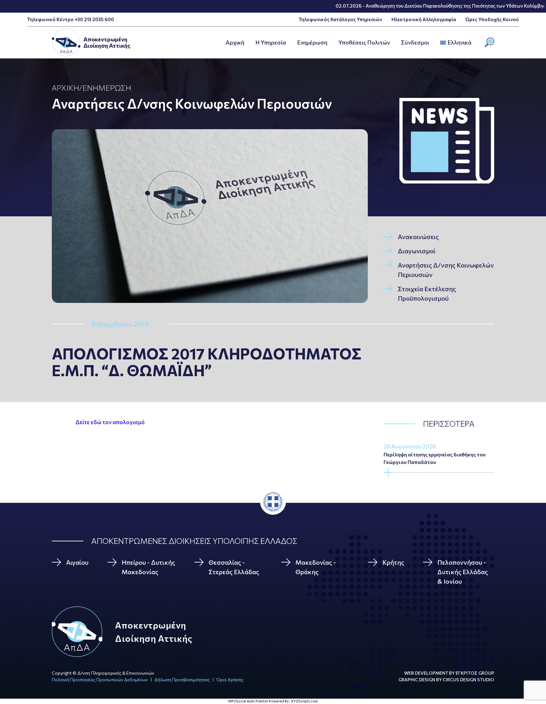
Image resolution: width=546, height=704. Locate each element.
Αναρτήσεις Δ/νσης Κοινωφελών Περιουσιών (192, 103)
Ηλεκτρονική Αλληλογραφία (423, 19)
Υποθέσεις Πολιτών (364, 42)
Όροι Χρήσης (230, 679)
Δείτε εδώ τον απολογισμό (110, 421)
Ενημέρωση (312, 42)
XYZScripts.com (304, 701)
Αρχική (65, 87)
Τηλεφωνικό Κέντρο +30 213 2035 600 (70, 19)
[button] (473, 42)
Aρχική (235, 42)
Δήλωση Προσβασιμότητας (182, 679)
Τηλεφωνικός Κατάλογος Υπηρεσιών (340, 19)
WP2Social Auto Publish (248, 701)
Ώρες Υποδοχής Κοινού (492, 19)
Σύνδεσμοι (415, 42)
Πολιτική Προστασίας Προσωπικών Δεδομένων (100, 679)
